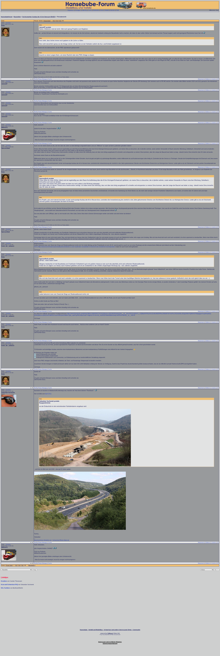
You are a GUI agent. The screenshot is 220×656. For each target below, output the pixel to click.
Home (101, 10)
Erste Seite (47, 20)
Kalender (112, 10)
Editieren (207, 79)
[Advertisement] (110, 596)
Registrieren (71, 10)
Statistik (107, 10)
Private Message (42, 79)
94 (60, 20)
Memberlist (96, 10)
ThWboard (110, 633)
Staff (117, 10)
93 (57, 20)
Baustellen (17, 17)
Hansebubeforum (6, 17)
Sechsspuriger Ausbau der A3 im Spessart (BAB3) (38, 17)
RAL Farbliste (5, 588)
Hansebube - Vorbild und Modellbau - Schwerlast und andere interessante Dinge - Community (110, 630)
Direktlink (8, 23)
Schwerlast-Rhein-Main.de (60, 540)
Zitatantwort (201, 79)
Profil (35, 79)
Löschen (214, 79)
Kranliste (4, 581)
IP (218, 79)
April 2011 (48, 394)
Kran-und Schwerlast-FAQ (9, 584)
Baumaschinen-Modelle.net (42, 540)
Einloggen (78, 10)
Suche (90, 10)
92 (54, 20)
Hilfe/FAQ (84, 10)
